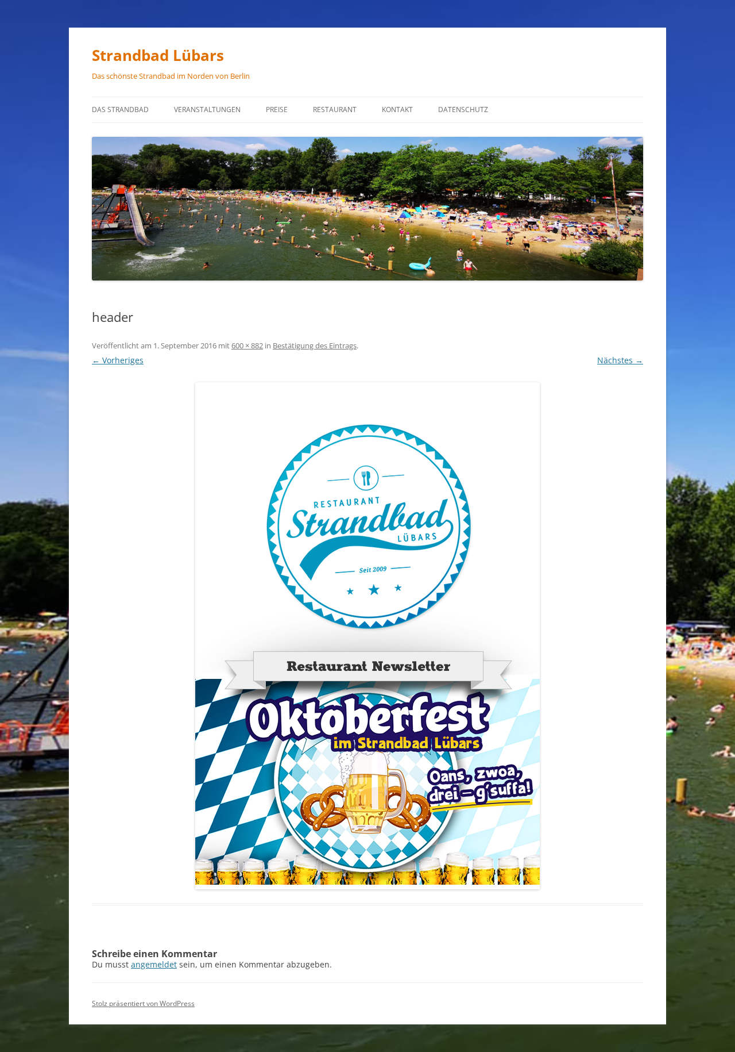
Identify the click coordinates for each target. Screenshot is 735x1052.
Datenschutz (463, 109)
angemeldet (154, 964)
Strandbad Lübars (158, 55)
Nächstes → (620, 360)
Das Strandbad (120, 109)
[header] (367, 635)
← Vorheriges (118, 360)
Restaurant (335, 109)
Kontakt (397, 109)
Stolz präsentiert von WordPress (143, 1003)
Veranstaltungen (207, 109)
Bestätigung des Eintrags (315, 345)
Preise (277, 109)
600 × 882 (247, 345)
